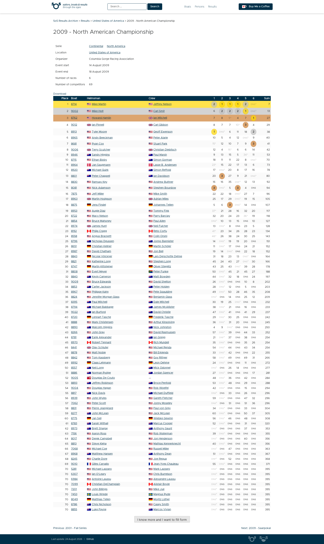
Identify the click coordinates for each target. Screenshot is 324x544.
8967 (74, 292)
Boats (187, 6)
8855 (74, 509)
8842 (74, 357)
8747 (74, 266)
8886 (74, 373)
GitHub (90, 539)
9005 (74, 378)
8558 (74, 236)
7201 (74, 489)
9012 (74, 125)
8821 (73, 261)
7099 (74, 484)
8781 (73, 337)
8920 (74, 170)
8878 (74, 352)
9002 (74, 111)
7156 (74, 433)
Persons (199, 6)
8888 (74, 322)
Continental (96, 46)
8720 (74, 317)
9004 (74, 388)
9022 (74, 312)
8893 (74, 383)
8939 (74, 398)
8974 (74, 226)
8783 (74, 423)
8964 (74, 165)
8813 (73, 443)
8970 (74, 342)
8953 (74, 211)
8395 (74, 302)
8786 (74, 504)
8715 (73, 160)
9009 (74, 281)
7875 (74, 194)
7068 (74, 448)
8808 (74, 271)
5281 (73, 469)
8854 (74, 221)
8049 (74, 499)
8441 (74, 347)
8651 (74, 246)
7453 (74, 494)
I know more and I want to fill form (162, 520)
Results (212, 6)
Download (59, 94)
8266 (74, 332)
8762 (74, 118)
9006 (74, 149)
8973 (74, 428)
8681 (74, 143)
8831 (73, 408)
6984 (74, 479)
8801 (74, 176)
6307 (74, 474)
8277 (74, 413)
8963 (74, 199)
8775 (74, 418)
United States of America (104, 52)
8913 (74, 131)
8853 (74, 286)
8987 (74, 251)
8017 (74, 438)
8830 (74, 182)
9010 (74, 464)
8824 (74, 297)
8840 (74, 276)
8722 (74, 216)
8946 (74, 155)
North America (116, 46)
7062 (74, 403)
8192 (74, 231)
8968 (74, 454)
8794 (74, 307)
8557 (74, 367)
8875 (74, 205)
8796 (74, 241)
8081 (74, 188)
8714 (74, 104)
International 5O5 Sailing (254, 539)
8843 (74, 256)
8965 (74, 137)
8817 (73, 393)
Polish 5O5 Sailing (265, 539)
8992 (74, 362)
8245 (74, 459)
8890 (74, 327)
